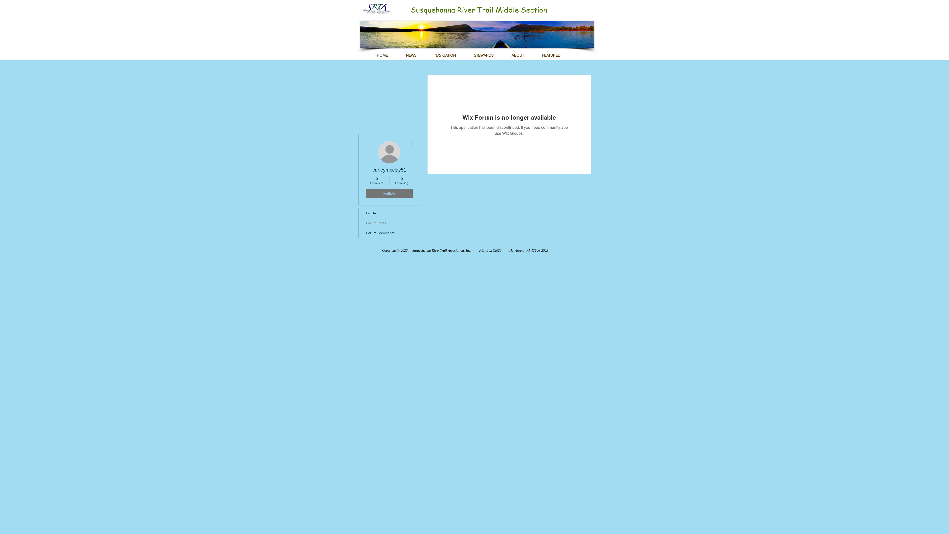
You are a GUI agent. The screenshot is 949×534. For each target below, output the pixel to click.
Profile (371, 213)
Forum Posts (376, 223)
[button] (477, 34)
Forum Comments (380, 233)
